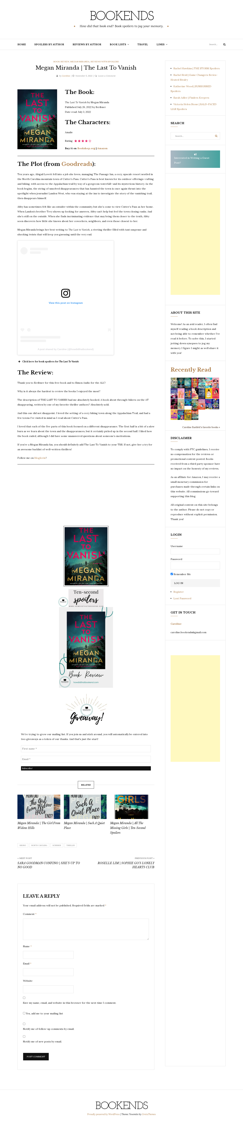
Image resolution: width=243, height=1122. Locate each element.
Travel (143, 44)
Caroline (66, 75)
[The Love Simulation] (201, 403)
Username (177, 546)
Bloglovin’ (40, 457)
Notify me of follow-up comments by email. (48, 1029)
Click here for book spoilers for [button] (50, 361)
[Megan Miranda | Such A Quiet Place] (85, 807)
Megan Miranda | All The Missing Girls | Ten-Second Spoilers (128, 827)
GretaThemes (149, 1114)
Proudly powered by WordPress (103, 1114)
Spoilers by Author (49, 44)
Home (21, 44)
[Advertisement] (195, 241)
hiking (23, 845)
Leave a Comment (106, 75)
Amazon (102, 148)
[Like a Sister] (174, 403)
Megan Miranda (79, 61)
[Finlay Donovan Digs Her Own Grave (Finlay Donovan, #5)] (208, 403)
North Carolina (39, 845)
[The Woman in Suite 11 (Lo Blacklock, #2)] (201, 382)
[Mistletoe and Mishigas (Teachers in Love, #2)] (181, 403)
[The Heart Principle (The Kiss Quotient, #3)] (215, 393)
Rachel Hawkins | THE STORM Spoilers (196, 68)
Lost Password (182, 598)
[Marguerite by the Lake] (187, 382)
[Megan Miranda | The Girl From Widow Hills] (38, 807)
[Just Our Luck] (215, 382)
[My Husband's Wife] (181, 382)
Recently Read (191, 369)
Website (28, 980)
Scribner (56, 845)
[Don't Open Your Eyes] (194, 382)
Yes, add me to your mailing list (44, 1013)
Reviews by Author (87, 44)
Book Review (61, 61)
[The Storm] (174, 382)
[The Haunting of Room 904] (201, 393)
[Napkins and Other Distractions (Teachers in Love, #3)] (181, 393)
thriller (70, 845)
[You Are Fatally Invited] (194, 414)
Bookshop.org (86, 148)
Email (27, 963)
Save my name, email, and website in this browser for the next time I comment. (69, 1002)
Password (176, 559)
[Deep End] (181, 414)
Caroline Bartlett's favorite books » (201, 427)
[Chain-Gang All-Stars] (187, 414)
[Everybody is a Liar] (187, 402)
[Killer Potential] (174, 414)
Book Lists (118, 44)
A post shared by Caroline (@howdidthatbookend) (66, 349)
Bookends (121, 16)
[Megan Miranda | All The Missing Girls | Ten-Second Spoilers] (131, 807)
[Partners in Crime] (174, 393)
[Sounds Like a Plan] (187, 393)
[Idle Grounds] (194, 403)
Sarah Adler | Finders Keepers (191, 97)
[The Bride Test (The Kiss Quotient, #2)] (208, 393)
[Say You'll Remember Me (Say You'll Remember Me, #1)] (208, 382)
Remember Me (182, 574)
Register (178, 591)
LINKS (161, 44)
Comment (29, 914)
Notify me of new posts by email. (42, 1041)
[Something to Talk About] (194, 393)
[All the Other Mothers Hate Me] (215, 403)
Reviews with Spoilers (105, 61)
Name (27, 946)
